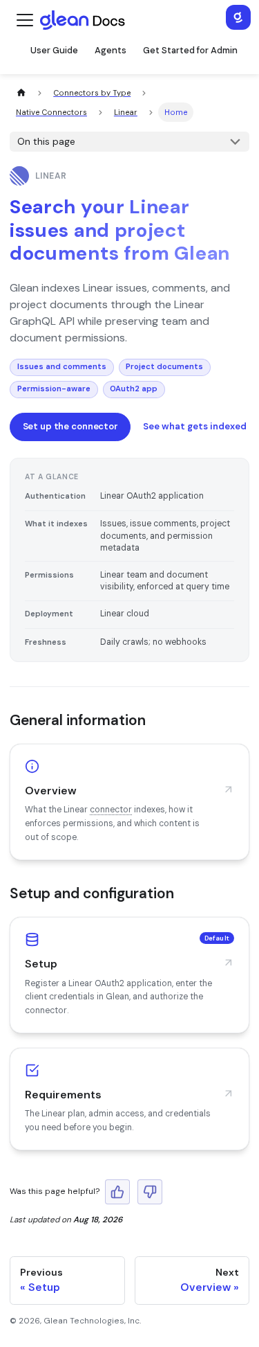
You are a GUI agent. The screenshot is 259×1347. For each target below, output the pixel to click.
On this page (46, 141)
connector (111, 809)
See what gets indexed (195, 426)
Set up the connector (70, 426)
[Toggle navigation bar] (25, 20)
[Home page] (21, 93)
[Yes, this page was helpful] (117, 1191)
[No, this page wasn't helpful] (149, 1191)
